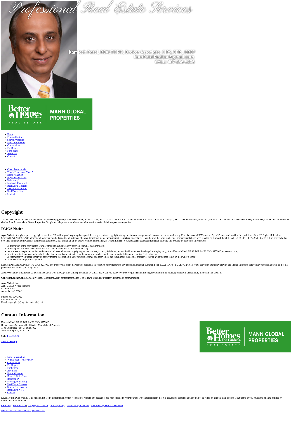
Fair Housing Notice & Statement (107, 405)
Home (10, 134)
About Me (12, 153)
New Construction (16, 142)
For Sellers (12, 150)
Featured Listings (15, 137)
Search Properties (15, 139)
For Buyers (12, 148)
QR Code (5, 405)
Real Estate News (15, 191)
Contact (11, 156)
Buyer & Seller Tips (16, 177)
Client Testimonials (16, 169)
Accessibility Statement (78, 405)
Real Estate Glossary (17, 185)
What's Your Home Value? (20, 172)
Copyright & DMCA (38, 405)
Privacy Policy (57, 405)
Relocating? (13, 180)
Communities (13, 145)
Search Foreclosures (17, 188)
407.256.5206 (13, 336)
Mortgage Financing (17, 183)
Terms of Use (19, 405)
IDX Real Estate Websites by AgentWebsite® (23, 410)
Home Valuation (15, 174)
